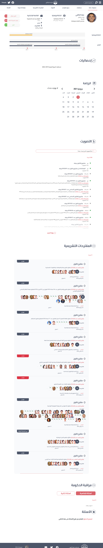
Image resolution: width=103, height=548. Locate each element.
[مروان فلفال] (62, 301)
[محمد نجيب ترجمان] (41, 416)
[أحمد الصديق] (37, 297)
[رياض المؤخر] (67, 412)
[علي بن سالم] (50, 416)
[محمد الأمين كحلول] (69, 420)
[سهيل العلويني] (21, 297)
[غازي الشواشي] (64, 272)
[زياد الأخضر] (65, 297)
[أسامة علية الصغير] (53, 366)
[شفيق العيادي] (44, 297)
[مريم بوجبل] (31, 416)
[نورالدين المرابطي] (66, 301)
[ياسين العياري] (57, 301)
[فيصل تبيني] (57, 272)
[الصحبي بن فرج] (76, 301)
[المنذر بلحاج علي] (43, 416)
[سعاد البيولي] (42, 297)
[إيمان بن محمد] (55, 366)
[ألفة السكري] (52, 416)
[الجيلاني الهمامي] (39, 297)
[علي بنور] (74, 412)
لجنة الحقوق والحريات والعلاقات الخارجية (69, 393)
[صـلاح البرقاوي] (80, 301)
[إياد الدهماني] (65, 412)
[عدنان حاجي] (71, 416)
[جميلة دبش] (62, 388)
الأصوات (53, 8)
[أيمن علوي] (56, 297)
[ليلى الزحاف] (78, 420)
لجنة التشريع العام (74, 276)
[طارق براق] (58, 297)
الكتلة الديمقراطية (58, 19)
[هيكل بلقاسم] (51, 297)
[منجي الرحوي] (60, 297)
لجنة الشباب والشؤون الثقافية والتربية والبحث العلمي (66, 349)
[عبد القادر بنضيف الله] (59, 420)
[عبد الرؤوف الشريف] (53, 388)
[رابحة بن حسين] (36, 416)
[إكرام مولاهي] (45, 416)
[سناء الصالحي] (22, 416)
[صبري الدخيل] (74, 344)
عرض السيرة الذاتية (13, 20)
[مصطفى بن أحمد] (78, 301)
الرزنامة (87, 83)
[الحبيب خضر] (60, 366)
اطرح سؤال (13, 16)
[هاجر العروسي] (24, 416)
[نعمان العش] (62, 272)
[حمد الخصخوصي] (69, 416)
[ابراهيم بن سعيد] (77, 297)
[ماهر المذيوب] (48, 366)
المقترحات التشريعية (38, 8)
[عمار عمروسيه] (63, 297)
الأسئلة (8, 8)
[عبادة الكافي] (38, 416)
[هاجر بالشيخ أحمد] (59, 301)
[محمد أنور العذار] (72, 412)
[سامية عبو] (60, 272)
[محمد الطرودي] (55, 416)
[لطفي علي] (76, 420)
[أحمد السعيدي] (73, 420)
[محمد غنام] (77, 412)
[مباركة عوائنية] (78, 416)
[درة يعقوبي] (66, 420)
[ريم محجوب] (52, 420)
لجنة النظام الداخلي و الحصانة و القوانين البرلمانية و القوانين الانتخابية (62, 446)
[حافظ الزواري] (70, 412)
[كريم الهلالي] (74, 388)
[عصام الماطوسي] (53, 323)
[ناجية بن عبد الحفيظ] (57, 388)
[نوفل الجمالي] (46, 366)
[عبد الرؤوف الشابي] (64, 301)
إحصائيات (79, 8)
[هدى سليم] (45, 420)
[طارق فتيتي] (69, 301)
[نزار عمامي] (64, 323)
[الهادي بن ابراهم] (57, 323)
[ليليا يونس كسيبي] (48, 388)
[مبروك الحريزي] (74, 272)
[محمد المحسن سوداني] (60, 323)
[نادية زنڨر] (34, 416)
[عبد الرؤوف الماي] (83, 301)
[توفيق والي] (43, 420)
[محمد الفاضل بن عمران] (55, 388)
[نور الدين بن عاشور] (73, 301)
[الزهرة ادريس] (20, 416)
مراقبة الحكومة (22, 8)
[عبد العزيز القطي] (25, 297)
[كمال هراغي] (62, 420)
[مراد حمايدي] (53, 297)
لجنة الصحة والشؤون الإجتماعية (71, 371)
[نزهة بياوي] (48, 420)
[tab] (78, 96)
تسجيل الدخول (88, 2)
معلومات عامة (92, 8)
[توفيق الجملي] (71, 301)
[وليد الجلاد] (29, 416)
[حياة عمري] (43, 366)
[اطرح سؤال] (19, 16)
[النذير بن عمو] (28, 297)
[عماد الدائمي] (71, 272)
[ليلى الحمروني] (23, 297)
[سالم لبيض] (30, 297)
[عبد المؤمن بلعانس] (49, 297)
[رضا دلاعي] (55, 272)
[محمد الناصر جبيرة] (48, 416)
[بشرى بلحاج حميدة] (50, 388)
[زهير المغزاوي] (53, 272)
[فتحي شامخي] (46, 297)
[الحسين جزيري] (60, 388)
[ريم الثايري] (69, 272)
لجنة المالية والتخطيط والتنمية (71, 306)
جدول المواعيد (65, 8)
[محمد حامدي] (67, 272)
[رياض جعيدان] (62, 366)
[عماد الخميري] (50, 366)
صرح (13, 25)
